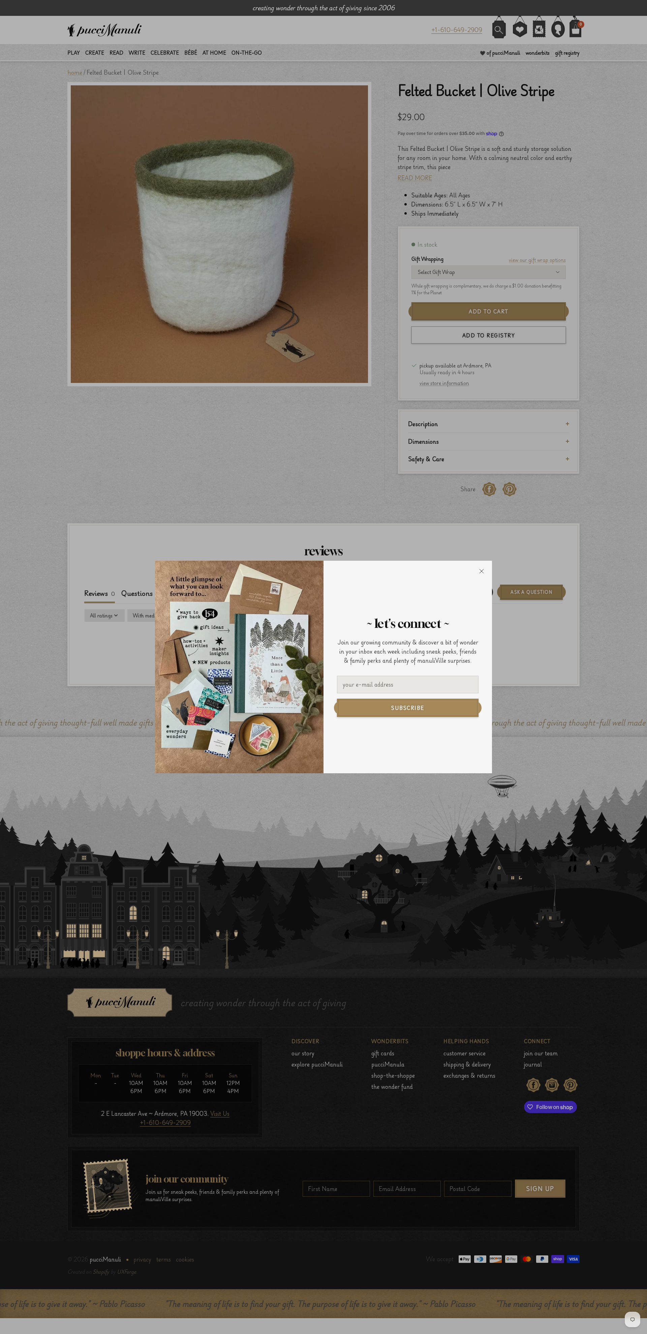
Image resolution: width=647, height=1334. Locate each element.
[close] (481, 571)
